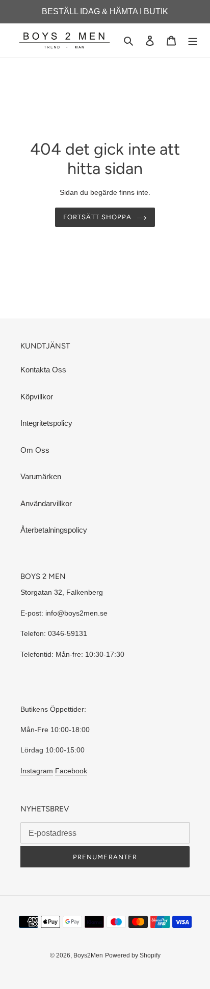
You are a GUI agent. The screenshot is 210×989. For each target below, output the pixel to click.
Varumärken (40, 476)
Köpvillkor (36, 396)
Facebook (71, 771)
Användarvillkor (46, 503)
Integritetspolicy (46, 423)
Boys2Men (88, 955)
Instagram (36, 771)
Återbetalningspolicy (53, 530)
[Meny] (192, 40)
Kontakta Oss (43, 369)
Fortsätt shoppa (97, 217)
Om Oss (34, 450)
